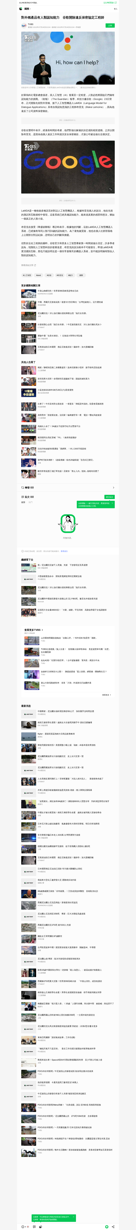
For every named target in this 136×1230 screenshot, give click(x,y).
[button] (25, 1226)
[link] (34, 1226)
